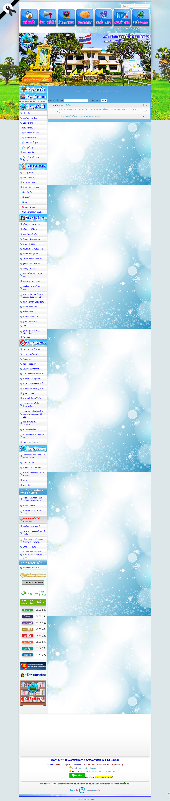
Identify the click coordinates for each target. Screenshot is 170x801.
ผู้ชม (145, 105)
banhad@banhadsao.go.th (90, 768)
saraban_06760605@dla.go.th (103, 771)
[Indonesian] (36, 101)
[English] (28, 101)
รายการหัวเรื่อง (65, 105)
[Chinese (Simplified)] (26, 101)
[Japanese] (39, 101)
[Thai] (20, 101)
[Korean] (42, 101)
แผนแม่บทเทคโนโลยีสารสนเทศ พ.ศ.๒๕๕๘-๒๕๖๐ (79, 116)
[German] (34, 101)
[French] (31, 101)
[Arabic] (23, 101)
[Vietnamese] (44, 101)
